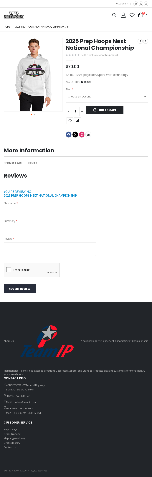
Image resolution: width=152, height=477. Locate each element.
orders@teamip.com (25, 402)
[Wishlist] (132, 15)
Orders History (12, 442)
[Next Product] (145, 41)
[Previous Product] (140, 41)
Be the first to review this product (99, 55)
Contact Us (10, 447)
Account (121, 3)
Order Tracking (12, 434)
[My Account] (123, 15)
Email (88, 134)
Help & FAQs (10, 429)
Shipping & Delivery (15, 438)
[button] (31, 114)
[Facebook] (135, 3)
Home (7, 26)
